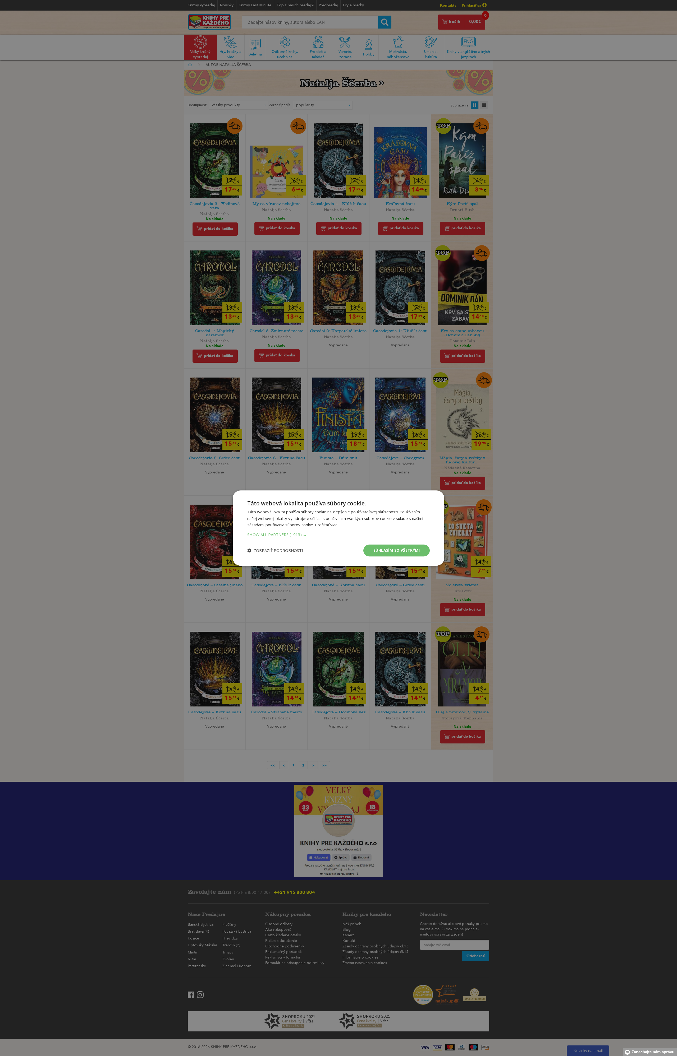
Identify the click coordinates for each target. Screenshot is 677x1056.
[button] (338, 534)
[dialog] (338, 528)
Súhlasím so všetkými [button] (396, 550)
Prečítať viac (326, 525)
